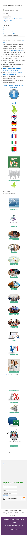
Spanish (20, 72)
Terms (13, 513)
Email (4, 492)
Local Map (14, 264)
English (10, 72)
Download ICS (6, 18)
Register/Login (13, 510)
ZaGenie (12, 519)
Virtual (18, 33)
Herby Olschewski (17, 529)
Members (10, 33)
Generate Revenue (14, 412)
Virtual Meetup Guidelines (17, 50)
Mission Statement (14, 390)
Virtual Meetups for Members (10, 32)
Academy (14, 327)
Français (14, 138)
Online (14, 33)
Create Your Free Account (14, 180)
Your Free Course (14, 354)
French (4, 74)
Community (14, 277)
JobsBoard (14, 302)
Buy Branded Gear (14, 372)
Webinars (14, 340)
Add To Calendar (7, 17)
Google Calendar (14, 18)
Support (8, 513)
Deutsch (14, 125)
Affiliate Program (14, 402)
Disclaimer (12, 515)
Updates (16, 512)
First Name (5, 485)
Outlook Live (11, 20)
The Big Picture (14, 446)
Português (14, 151)
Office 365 (5, 20)
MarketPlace (14, 239)
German (15, 72)
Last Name (5, 488)
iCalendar (21, 18)
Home (6, 510)
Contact (21, 512)
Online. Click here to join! (9, 24)
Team (4, 512)
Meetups (5, 27)
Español (14, 132)
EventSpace (14, 314)
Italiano (14, 145)
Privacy (18, 513)
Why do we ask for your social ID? (9, 193)
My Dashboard (14, 209)
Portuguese (13, 74)
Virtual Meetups (6, 30)
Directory (14, 252)
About (20, 510)
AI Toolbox (14, 226)
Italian (8, 74)
